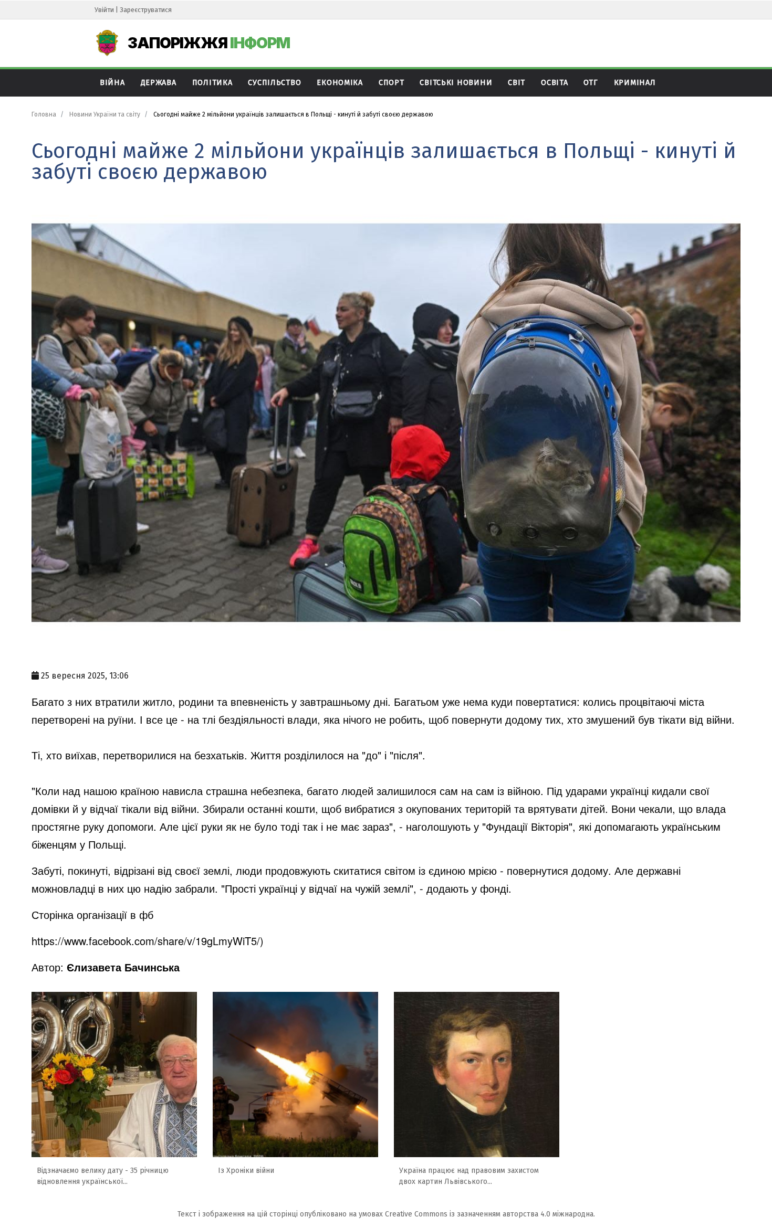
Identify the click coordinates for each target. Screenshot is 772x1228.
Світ (516, 82)
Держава (158, 82)
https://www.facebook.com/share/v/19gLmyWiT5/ (146, 940)
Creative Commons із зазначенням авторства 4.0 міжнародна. (490, 1214)
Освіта (554, 82)
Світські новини (456, 82)
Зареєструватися (146, 10)
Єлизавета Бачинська (123, 967)
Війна (112, 82)
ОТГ (590, 82)
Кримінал (635, 82)
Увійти (104, 10)
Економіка (339, 82)
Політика (212, 82)
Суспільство (274, 82)
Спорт (391, 82)
